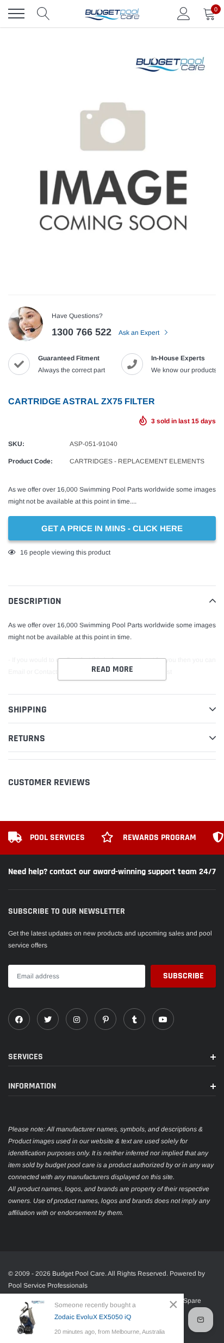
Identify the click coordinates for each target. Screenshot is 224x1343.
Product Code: (30, 461)
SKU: (16, 444)
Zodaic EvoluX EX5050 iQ (92, 1317)
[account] (183, 13)
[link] (19, 1019)
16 (24, 552)
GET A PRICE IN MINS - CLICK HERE (112, 528)
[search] (43, 13)
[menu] (16, 13)
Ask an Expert (140, 332)
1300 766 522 (81, 332)
